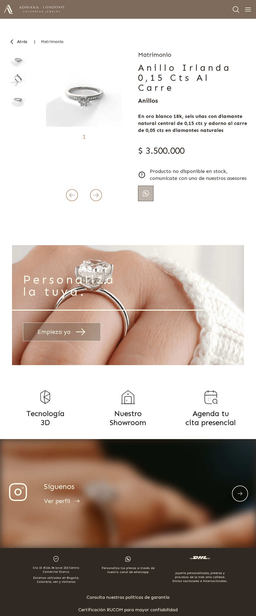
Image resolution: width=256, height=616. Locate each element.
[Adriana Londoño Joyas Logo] (8, 9)
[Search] (236, 9)
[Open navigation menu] (248, 9)
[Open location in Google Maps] (56, 559)
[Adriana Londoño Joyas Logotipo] (41, 9)
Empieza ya (53, 331)
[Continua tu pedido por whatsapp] (146, 193)
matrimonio (52, 41)
